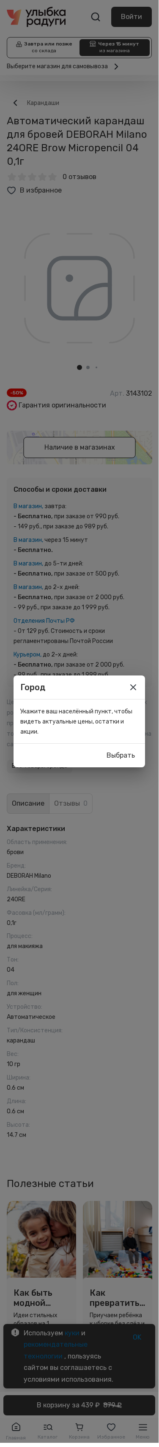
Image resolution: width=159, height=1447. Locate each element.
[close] (133, 687)
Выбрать (121, 755)
